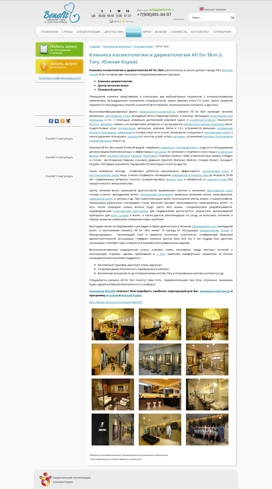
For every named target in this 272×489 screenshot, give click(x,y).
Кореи (225, 230)
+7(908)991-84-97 (154, 14)
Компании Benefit (102, 291)
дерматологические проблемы (203, 124)
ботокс (94, 124)
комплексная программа (130, 211)
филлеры (106, 124)
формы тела (174, 179)
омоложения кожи (215, 171)
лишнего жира (217, 179)
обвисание (125, 132)
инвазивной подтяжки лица (190, 175)
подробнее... (180, 19)
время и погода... (124, 21)
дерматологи (148, 111)
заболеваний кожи (117, 116)
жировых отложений (216, 136)
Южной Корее (131, 295)
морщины (109, 132)
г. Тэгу (161, 254)
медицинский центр (215, 291)
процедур (160, 152)
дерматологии (209, 230)
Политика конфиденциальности (59, 78)
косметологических (203, 120)
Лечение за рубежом (117, 46)
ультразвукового (187, 147)
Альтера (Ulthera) (118, 156)
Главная (94, 46)
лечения (112, 295)
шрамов (133, 136)
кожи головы (120, 215)
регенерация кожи (217, 132)
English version (215, 9)
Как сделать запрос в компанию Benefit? (116, 302)
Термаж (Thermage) (144, 156)
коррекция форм (100, 141)
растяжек (179, 136)
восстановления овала (104, 175)
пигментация (127, 128)
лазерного (168, 147)
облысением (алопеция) (156, 194)
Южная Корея (143, 46)
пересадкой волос (101, 199)
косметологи (166, 111)
